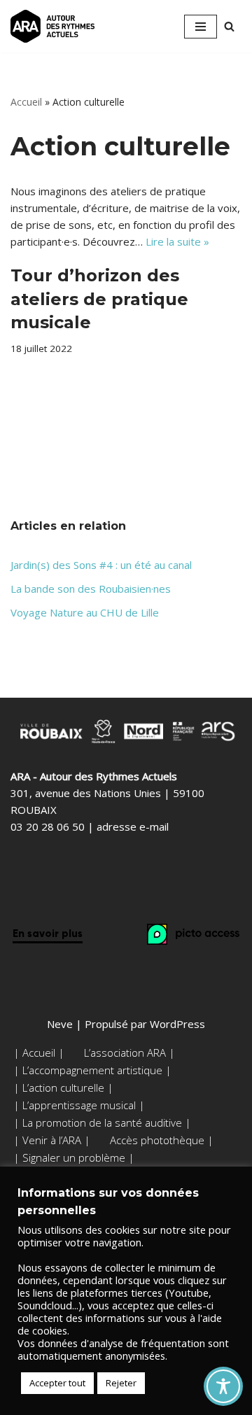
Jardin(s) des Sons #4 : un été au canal (101, 565)
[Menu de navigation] (200, 26)
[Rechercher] (229, 26)
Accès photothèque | (162, 1140)
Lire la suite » (177, 241)
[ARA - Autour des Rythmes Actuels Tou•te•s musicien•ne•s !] (52, 26)
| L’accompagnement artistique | (92, 1070)
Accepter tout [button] (57, 1383)
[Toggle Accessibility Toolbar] (223, 1386)
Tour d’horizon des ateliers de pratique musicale (99, 298)
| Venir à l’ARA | (51, 1140)
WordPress (177, 1024)
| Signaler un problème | (73, 1157)
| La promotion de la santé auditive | (102, 1122)
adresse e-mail (133, 826)
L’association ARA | (129, 1053)
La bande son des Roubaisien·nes (90, 589)
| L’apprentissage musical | (79, 1105)
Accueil (26, 101)
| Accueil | (38, 1053)
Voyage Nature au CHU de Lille (84, 612)
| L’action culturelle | (63, 1087)
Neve (60, 1024)
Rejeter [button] (121, 1383)
